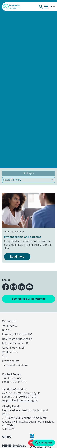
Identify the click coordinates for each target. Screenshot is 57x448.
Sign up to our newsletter (28, 299)
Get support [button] (9, 321)
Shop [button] (5, 356)
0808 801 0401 (28, 396)
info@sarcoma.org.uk (26, 393)
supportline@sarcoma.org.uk (19, 400)
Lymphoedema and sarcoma (22, 237)
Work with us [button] (10, 352)
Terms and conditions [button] (15, 365)
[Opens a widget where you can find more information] (43, 443)
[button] (6, 287)
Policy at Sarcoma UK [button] (15, 343)
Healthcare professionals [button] (17, 339)
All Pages (28, 173)
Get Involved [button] (9, 325)
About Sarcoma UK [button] (13, 347)
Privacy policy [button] (10, 361)
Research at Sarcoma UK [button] (17, 334)
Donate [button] (6, 330)
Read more (17, 256)
